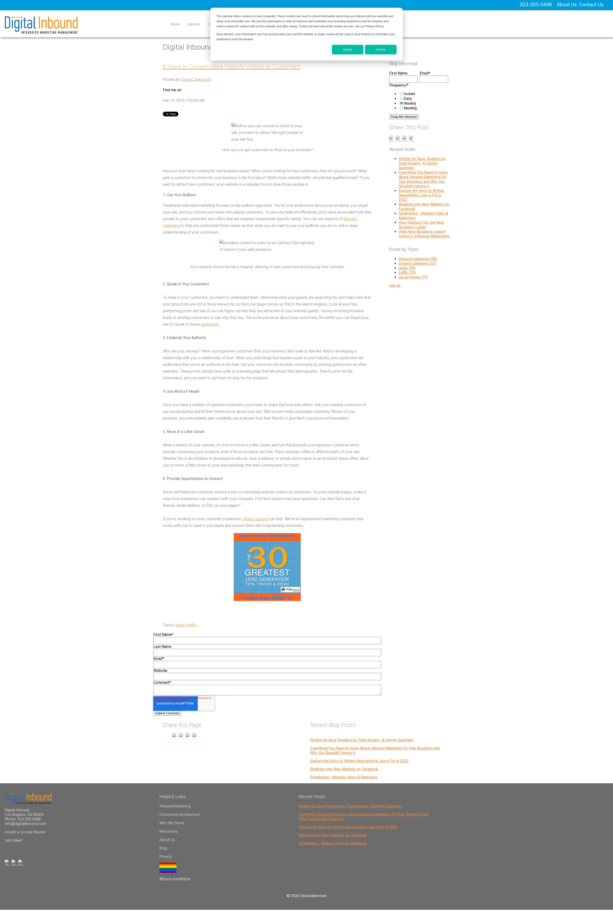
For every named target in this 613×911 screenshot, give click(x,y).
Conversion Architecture (179, 814)
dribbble (502, 4)
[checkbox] (418, 100)
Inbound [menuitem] (193, 24)
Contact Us (591, 4)
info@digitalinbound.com (25, 823)
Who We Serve (171, 823)
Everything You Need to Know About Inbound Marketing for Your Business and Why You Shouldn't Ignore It (423, 179)
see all (394, 285)
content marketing (417, 263)
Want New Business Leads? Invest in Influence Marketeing (424, 233)
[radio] (423, 93)
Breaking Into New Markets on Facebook (344, 769)
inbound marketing (418, 259)
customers (210, 324)
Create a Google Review (25, 832)
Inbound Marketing (175, 806)
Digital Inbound (255, 519)
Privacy (165, 856)
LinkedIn (192, 90)
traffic (192, 625)
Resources (168, 831)
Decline (381, 49)
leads (180, 625)
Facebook (186, 90)
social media (413, 277)
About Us (567, 4)
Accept (347, 49)
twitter (510, 4)
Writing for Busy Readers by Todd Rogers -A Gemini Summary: (422, 163)
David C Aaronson (196, 79)
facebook (495, 4)
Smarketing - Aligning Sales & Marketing (343, 777)
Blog (163, 848)
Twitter (199, 90)
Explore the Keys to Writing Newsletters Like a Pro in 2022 (421, 195)
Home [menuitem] (175, 24)
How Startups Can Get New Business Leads (421, 224)
